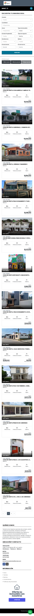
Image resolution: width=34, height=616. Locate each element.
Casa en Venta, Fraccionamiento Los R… (17, 312)
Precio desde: (5, 44)
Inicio (4, 573)
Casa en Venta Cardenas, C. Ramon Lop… (17, 127)
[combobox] (17, 20)
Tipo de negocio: (22, 33)
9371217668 (6, 557)
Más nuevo (7, 62)
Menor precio (16, 62)
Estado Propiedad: (7, 33)
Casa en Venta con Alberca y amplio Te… (17, 90)
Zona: (3, 28)
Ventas (5, 575)
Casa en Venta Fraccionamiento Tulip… (16, 201)
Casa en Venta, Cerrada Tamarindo (15, 164)
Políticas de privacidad (10, 581)
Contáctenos (7, 579)
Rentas (5, 577)
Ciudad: (4, 17)
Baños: (20, 39)
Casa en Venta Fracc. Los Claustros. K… (17, 459)
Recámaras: (5, 39)
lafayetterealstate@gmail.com (12, 561)
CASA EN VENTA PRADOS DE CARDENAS (15, 422)
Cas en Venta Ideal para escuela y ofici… (17, 238)
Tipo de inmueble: (22, 28)
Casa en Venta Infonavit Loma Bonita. (16, 275)
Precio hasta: (21, 44)
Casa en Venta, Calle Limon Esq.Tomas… (16, 349)
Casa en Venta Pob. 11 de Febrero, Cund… (16, 385)
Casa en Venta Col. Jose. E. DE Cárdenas (16, 496)
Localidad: (5, 22)
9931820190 (6, 553)
